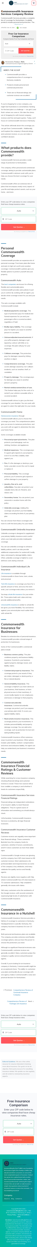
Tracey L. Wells (19, 62)
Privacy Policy (11, 1214)
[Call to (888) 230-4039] (34, 3)
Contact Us (18, 1198)
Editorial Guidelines (8, 1062)
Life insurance (6, 573)
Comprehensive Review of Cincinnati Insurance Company (23, 992)
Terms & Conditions (23, 1214)
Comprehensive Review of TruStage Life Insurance (17, 1002)
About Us (7, 1198)
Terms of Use (30, 56)
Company (8, 1195)
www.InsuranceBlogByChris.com (17, 1210)
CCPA (18, 1216)
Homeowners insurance (9, 416)
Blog (12, 1198)
